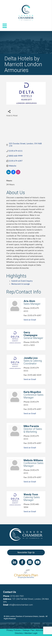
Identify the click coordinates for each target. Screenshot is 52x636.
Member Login (30, 633)
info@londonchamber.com (21, 605)
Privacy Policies (13, 630)
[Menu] (5, 25)
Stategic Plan (28, 630)
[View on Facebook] (13, 174)
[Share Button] (9, 111)
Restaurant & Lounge (20, 284)
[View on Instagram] (18, 174)
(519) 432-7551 (17, 596)
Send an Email (30, 320)
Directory (19, 633)
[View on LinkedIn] (8, 174)
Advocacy (40, 630)
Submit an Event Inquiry (22, 281)
